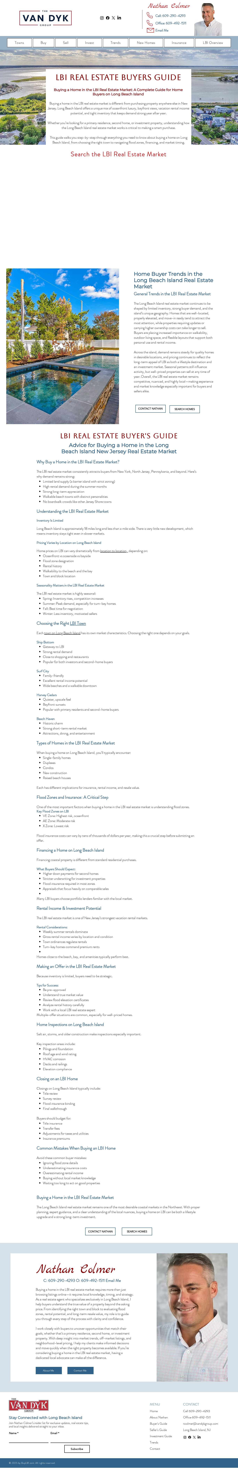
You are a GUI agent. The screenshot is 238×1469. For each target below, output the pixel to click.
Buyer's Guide (158, 1423)
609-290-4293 (199, 1411)
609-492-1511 (201, 1417)
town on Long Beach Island (62, 633)
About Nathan (159, 1417)
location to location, (114, 550)
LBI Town (78, 623)
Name (13, 1433)
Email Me (113, 1280)
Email (55, 1433)
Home (154, 1411)
